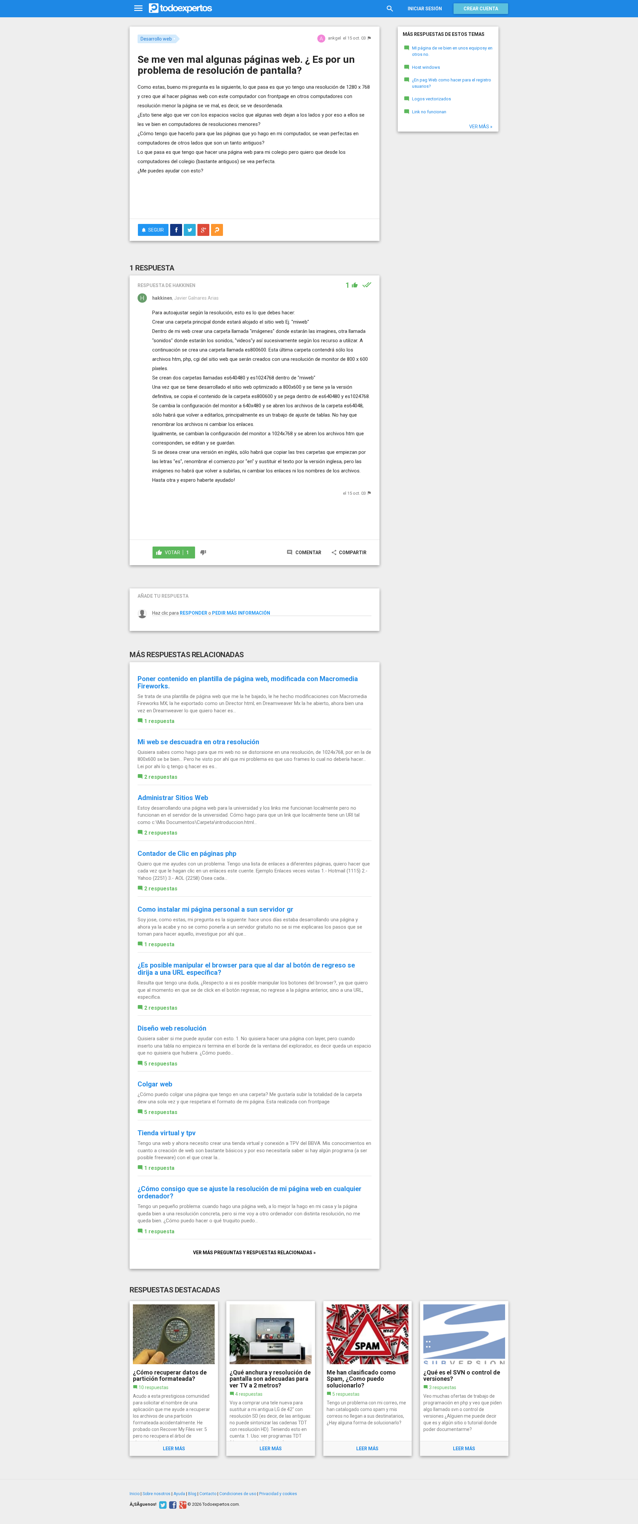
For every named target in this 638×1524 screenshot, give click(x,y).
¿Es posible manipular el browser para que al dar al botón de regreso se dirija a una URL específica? (246, 968)
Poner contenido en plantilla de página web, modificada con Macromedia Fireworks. (248, 682)
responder (193, 613)
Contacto (207, 1493)
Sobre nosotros (156, 1493)
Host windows (426, 67)
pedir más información (241, 613)
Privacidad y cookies (278, 1493)
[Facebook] (171, 1504)
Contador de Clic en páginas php (187, 854)
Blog (192, 1493)
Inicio (135, 1493)
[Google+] (181, 1504)
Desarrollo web (156, 39)
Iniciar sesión (425, 8)
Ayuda (179, 1493)
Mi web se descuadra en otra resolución (198, 742)
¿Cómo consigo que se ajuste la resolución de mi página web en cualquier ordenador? (250, 1192)
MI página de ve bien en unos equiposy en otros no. (452, 51)
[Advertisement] (254, 195)
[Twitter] (162, 1504)
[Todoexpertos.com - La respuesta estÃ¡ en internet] (180, 8)
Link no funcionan (429, 111)
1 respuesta (159, 721)
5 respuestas (160, 1064)
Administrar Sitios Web (173, 798)
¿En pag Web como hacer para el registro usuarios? (451, 83)
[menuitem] (176, 230)
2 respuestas (160, 777)
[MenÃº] (138, 8)
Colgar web (155, 1084)
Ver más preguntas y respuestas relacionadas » (254, 1252)
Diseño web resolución (172, 1028)
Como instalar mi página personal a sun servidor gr (215, 909)
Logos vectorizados (431, 98)
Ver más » (480, 126)
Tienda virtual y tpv (167, 1133)
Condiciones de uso (237, 1493)
